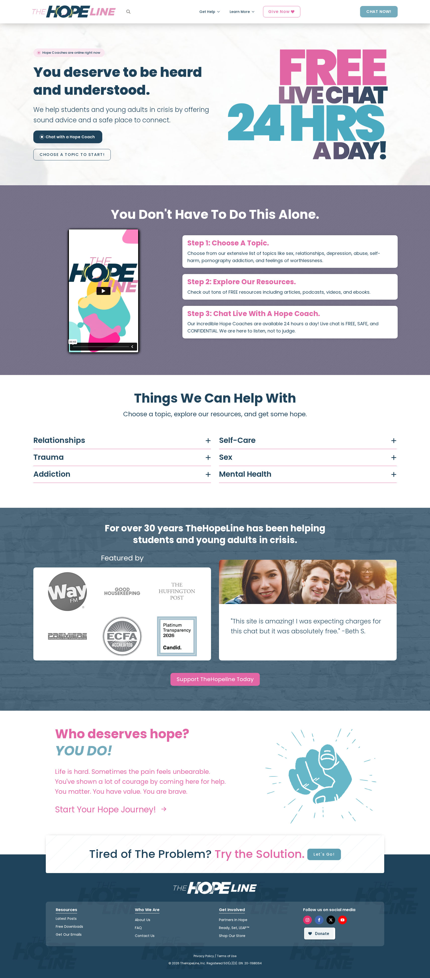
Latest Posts (66, 918)
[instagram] (307, 919)
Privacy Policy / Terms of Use (215, 956)
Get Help (207, 11)
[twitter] (330, 919)
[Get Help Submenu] (220, 11)
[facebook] (319, 919)
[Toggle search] (128, 11)
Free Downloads (69, 926)
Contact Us (145, 935)
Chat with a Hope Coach (70, 137)
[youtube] (342, 919)
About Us (142, 919)
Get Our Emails (69, 934)
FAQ (138, 927)
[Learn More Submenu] (254, 11)
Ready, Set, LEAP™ (234, 927)
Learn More (240, 11)
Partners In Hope (233, 919)
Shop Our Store (232, 935)
